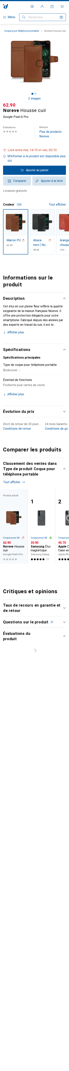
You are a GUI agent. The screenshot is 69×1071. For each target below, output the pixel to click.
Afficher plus (15, 332)
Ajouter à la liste (52, 181)
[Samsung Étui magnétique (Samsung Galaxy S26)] (41, 526)
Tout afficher (57, 204)
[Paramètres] (32, 6)
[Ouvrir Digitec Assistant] (52, 6)
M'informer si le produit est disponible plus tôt (36, 158)
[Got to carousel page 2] (35, 94)
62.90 (9, 105)
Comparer (19, 181)
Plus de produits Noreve (50, 132)
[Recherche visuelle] (61, 17)
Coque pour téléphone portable (21, 30)
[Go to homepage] (5, 6)
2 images (34, 98)
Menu (11, 17)
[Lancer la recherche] (23, 17)
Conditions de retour (17, 428)
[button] (34, 150)
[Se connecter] (42, 6)
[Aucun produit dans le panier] (62, 6)
